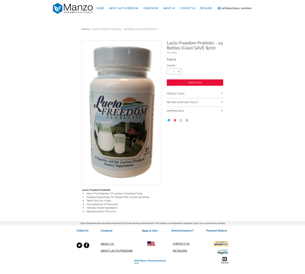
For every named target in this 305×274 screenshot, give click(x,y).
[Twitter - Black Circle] (79, 245)
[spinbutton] (174, 71)
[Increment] (179, 71)
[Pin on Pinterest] (175, 120)
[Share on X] (187, 120)
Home (85, 29)
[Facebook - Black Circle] (86, 245)
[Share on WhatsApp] (181, 120)
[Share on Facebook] (169, 120)
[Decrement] (169, 71)
